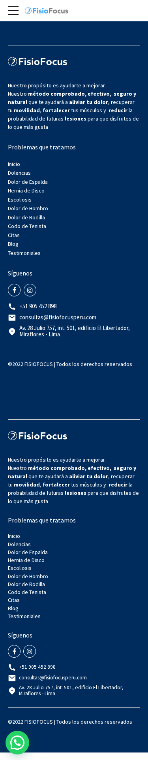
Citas (14, 235)
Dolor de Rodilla (26, 217)
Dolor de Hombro (28, 208)
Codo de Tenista (27, 226)
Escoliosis (20, 199)
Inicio (14, 164)
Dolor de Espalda (28, 181)
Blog (13, 243)
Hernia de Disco (26, 190)
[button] (17, 742)
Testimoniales (24, 252)
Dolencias (19, 172)
